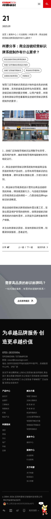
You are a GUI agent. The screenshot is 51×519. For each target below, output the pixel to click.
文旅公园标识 (32, 400)
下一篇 (30, 247)
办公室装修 (26, 379)
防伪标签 (36, 376)
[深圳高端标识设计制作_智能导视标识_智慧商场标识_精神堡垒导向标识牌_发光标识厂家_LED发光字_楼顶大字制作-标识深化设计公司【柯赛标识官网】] (9, 4)
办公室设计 (26, 376)
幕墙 (9, 379)
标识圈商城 (14, 372)
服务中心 (30, 442)
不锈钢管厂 (37, 379)
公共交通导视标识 (33, 417)
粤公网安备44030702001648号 (20, 503)
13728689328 (22, 356)
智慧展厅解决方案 (33, 421)
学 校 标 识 (31, 408)
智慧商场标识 (32, 429)
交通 (4, 450)
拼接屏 (18, 376)
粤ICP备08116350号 (12, 500)
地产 (4, 442)
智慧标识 (5, 408)
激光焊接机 (38, 372)
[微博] (17, 510)
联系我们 (30, 477)
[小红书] (10, 510)
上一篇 (21, 247)
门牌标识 (5, 404)
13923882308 (8, 356)
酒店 (4, 430)
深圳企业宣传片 (12, 382)
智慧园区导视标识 (33, 425)
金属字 (4, 400)
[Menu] (39, 4)
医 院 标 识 (31, 404)
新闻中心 (13, 34)
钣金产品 (5, 417)
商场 (4, 434)
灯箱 (4, 413)
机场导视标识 (32, 413)
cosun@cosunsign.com (18, 360)
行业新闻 (23, 34)
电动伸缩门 (16, 379)
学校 (4, 446)
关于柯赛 (30, 473)
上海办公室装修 (26, 372)
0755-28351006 (11, 352)
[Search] (47, 4)
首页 (4, 34)
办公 (4, 438)
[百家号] (24, 510)
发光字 (5, 372)
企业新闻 (30, 455)
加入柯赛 (30, 481)
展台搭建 (11, 376)
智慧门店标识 (32, 396)
